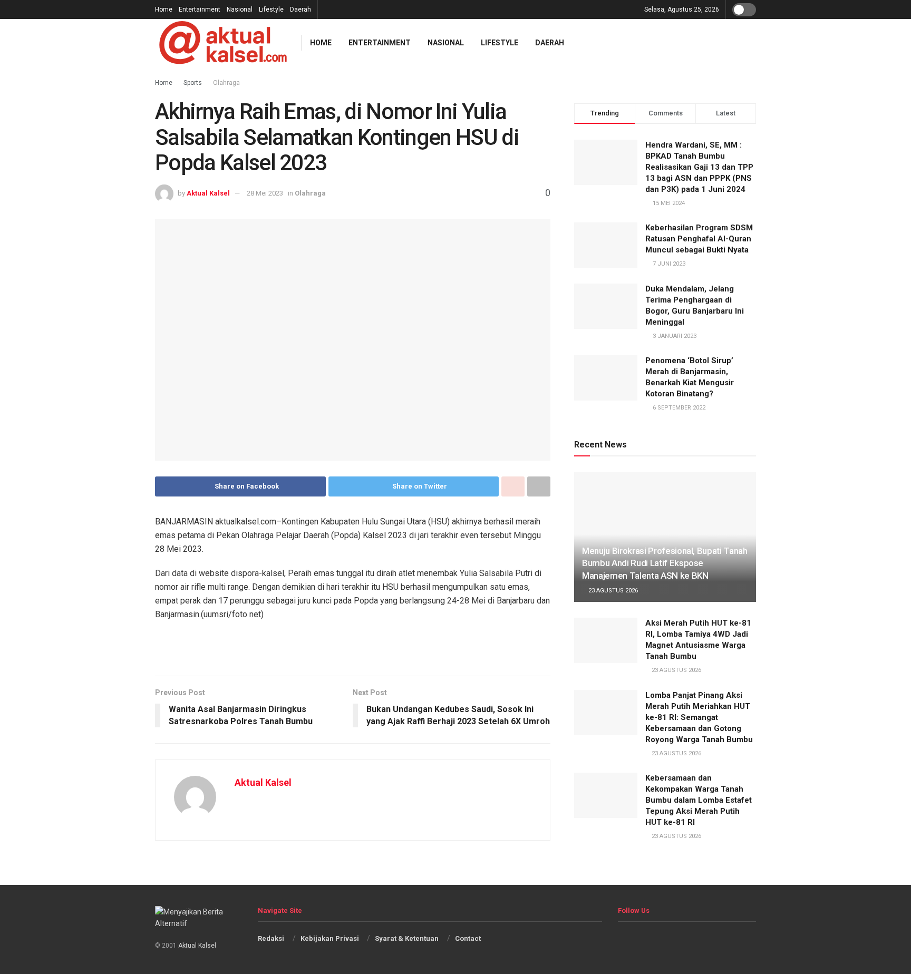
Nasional (240, 9)
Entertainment (199, 9)
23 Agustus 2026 (612, 590)
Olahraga (310, 193)
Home (163, 9)
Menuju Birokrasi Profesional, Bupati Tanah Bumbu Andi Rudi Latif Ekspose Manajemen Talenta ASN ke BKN (665, 563)
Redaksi (271, 938)
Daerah (300, 9)
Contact (468, 938)
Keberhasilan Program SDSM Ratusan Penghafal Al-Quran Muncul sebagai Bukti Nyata (699, 239)
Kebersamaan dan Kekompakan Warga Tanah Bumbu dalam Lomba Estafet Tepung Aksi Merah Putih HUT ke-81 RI (698, 800)
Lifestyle (271, 9)
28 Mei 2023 (265, 193)
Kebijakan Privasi (330, 938)
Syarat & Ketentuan (407, 938)
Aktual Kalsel (208, 193)
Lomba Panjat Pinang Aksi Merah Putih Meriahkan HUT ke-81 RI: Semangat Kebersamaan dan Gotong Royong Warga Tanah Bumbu (699, 717)
